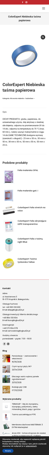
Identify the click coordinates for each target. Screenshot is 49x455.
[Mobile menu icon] (43, 8)
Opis (5, 112)
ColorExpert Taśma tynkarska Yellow (27, 260)
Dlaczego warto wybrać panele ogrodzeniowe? (25, 377)
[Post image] (6, 358)
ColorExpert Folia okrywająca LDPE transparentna (32, 222)
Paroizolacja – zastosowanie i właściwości (24, 357)
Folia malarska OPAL (28, 170)
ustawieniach (31, 446)
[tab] (24, 111)
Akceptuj (8, 451)
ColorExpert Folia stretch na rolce (31, 209)
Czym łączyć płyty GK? (22, 366)
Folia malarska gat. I (28, 190)
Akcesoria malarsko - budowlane (21, 98)
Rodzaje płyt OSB (19, 387)
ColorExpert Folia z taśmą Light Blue (30, 240)
